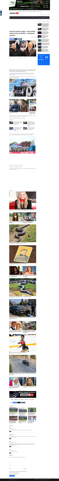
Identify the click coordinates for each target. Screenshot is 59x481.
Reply (10, 431)
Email (10, 468)
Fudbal (12, 399)
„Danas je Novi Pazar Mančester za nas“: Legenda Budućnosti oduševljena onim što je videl (23, 414)
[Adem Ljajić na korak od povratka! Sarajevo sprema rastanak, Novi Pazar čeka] (23, 418)
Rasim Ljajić (16, 399)
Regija (26, 11)
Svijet (29, 11)
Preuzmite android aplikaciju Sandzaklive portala (22, 390)
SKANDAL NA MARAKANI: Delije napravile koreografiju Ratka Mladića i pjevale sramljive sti (12, 422)
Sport (31, 11)
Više (41, 11)
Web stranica (24, 468)
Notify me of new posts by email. (13, 474)
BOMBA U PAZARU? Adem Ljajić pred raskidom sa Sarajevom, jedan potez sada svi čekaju (13, 414)
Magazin (34, 11)
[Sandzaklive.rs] (14, 13)
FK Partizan (26, 399)
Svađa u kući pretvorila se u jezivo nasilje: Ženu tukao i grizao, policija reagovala (45, 47)
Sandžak (20, 11)
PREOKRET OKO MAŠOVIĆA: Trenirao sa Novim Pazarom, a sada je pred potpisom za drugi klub (32, 414)
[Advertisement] (22, 24)
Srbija (23, 11)
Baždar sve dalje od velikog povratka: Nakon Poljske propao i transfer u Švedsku (32, 422)
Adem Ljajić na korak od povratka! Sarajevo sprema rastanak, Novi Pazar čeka (22, 422)
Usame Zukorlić (32, 399)
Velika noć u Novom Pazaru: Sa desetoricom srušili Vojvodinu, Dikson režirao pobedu (31, 128)
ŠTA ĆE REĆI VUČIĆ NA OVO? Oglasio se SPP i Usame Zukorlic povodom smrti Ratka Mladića (18, 123)
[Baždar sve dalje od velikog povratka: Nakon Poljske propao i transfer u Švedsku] (32, 418)
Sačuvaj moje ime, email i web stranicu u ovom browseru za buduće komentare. (18, 471)
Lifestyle (38, 11)
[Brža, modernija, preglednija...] (22, 394)
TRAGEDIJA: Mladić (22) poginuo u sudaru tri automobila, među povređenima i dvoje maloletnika (46, 44)
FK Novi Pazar (21, 399)
